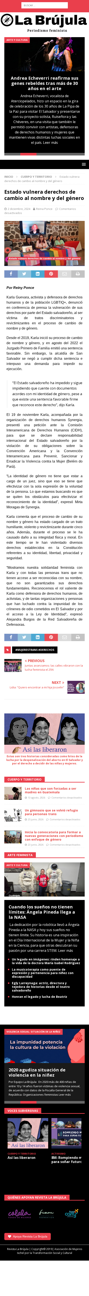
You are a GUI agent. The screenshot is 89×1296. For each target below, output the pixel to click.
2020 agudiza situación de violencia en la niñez (37, 1072)
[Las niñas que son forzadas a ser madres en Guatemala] (13, 793)
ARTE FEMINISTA (20, 855)
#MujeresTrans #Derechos (34, 650)
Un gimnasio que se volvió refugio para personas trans (51, 812)
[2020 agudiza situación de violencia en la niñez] (44, 1046)
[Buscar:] (44, 5)
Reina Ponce (44, 209)
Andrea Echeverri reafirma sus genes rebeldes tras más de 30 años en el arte (44, 83)
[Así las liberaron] (28, 1133)
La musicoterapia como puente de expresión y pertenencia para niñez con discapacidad (42, 973)
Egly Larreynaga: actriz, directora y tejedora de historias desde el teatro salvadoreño (41, 986)
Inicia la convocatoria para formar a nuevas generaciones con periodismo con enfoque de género (54, 835)
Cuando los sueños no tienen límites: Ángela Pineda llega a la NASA (42, 912)
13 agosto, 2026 (36, 797)
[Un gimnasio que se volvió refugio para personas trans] (13, 815)
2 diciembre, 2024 (19, 209)
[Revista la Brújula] (44, 22)
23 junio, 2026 (35, 844)
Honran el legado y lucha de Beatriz (39, 997)
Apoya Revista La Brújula (30, 1236)
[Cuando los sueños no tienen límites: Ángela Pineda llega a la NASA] (44, 879)
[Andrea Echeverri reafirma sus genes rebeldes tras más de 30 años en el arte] (44, 54)
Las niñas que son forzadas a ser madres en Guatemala (50, 790)
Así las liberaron (21, 1157)
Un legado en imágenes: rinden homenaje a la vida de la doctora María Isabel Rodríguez (46, 961)
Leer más (50, 142)
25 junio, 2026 (35, 819)
